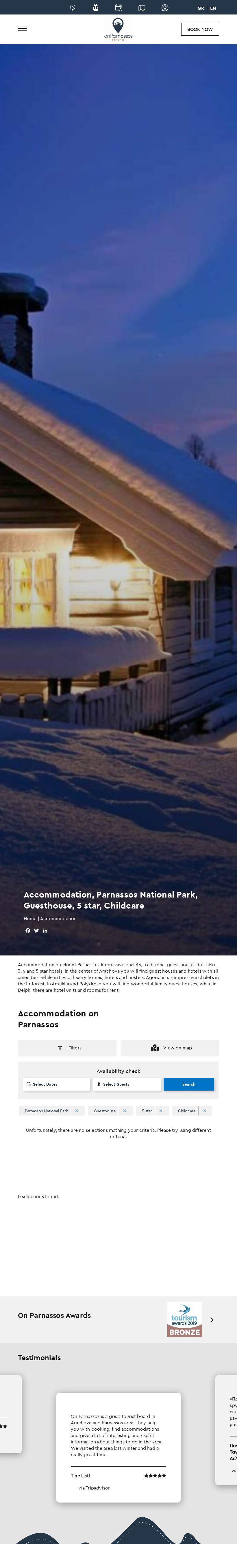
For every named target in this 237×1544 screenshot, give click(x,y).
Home (30, 918)
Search (188, 1084)
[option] (184, 1319)
